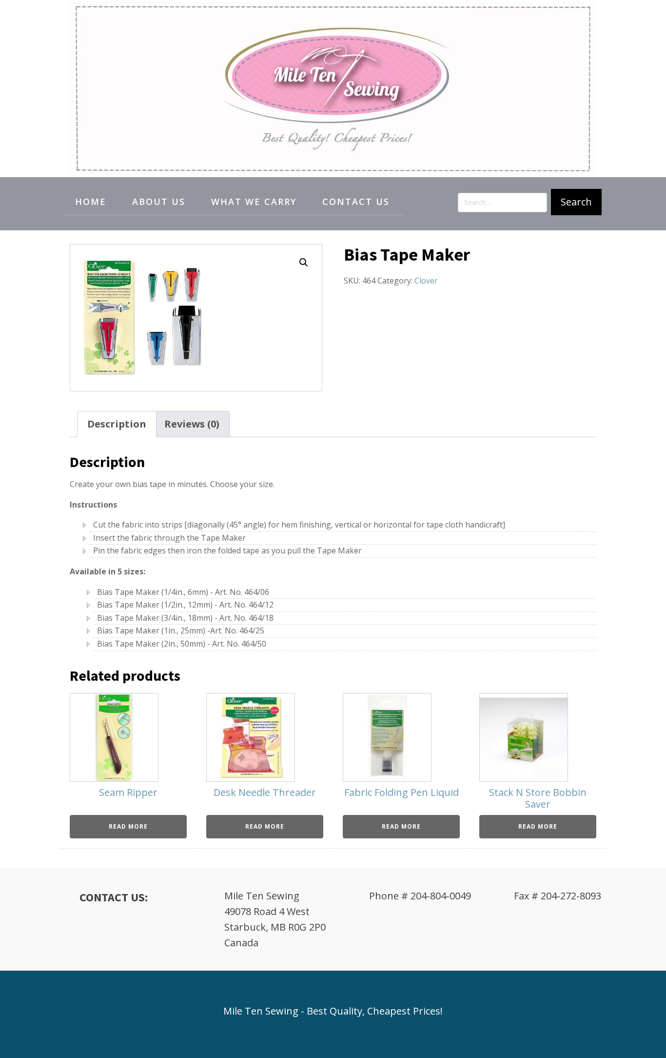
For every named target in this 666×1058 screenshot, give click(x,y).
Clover (426, 280)
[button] (304, 262)
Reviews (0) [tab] (191, 423)
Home (90, 201)
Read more (128, 826)
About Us (158, 201)
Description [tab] (116, 423)
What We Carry (253, 201)
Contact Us (356, 201)
